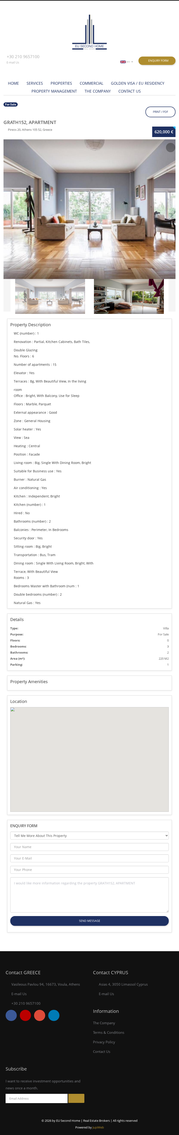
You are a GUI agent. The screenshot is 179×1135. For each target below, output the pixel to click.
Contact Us (129, 91)
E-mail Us (13, 62)
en (128, 62)
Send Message (89, 921)
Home (13, 83)
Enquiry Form (158, 61)
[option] (89, 209)
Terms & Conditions (108, 1032)
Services (35, 83)
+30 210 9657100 (23, 56)
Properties (61, 83)
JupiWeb (98, 1127)
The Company (98, 91)
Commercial (91, 83)
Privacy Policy (104, 1042)
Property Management (54, 91)
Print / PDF (160, 112)
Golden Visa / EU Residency (137, 83)
